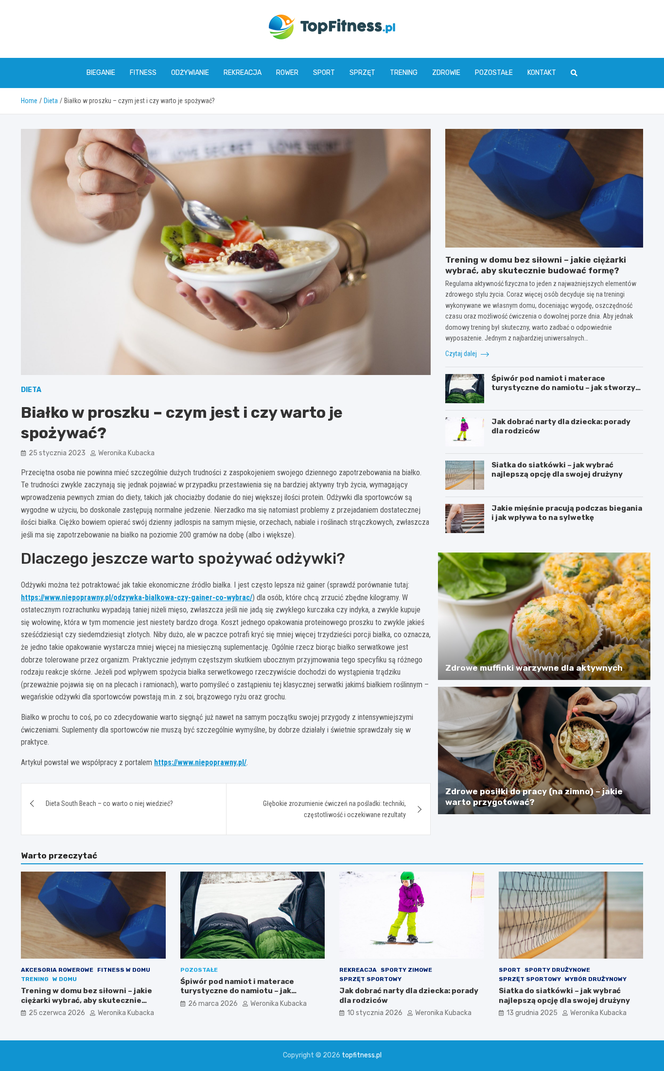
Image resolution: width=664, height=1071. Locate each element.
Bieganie (101, 73)
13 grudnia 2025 (532, 1013)
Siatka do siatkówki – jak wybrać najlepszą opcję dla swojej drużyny (557, 470)
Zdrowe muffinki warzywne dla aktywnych (534, 668)
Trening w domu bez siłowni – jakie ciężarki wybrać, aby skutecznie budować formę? (86, 1000)
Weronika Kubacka (126, 453)
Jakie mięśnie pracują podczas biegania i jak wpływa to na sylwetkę (566, 513)
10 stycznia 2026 (374, 1013)
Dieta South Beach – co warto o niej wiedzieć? (109, 803)
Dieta (31, 390)
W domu (64, 979)
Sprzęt (362, 73)
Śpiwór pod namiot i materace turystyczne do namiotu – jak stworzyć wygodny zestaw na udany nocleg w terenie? (565, 392)
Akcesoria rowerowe (57, 969)
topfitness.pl (362, 1055)
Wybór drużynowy (596, 979)
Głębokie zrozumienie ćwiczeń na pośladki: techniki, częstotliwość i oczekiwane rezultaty (334, 809)
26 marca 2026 (213, 1004)
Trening (404, 73)
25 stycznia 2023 (57, 453)
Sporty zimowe (406, 969)
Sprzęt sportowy (370, 979)
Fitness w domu (123, 969)
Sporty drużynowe (557, 969)
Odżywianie (190, 73)
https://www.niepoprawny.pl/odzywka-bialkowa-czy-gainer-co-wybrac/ (136, 597)
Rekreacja (243, 73)
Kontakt (541, 73)
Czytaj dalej (461, 353)
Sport (324, 73)
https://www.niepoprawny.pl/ (200, 762)
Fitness (143, 73)
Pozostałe (494, 73)
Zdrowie (446, 73)
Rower (287, 73)
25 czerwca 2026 (57, 1013)
